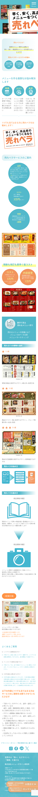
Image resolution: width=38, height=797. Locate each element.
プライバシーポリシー (9, 743)
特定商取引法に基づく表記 (27, 743)
